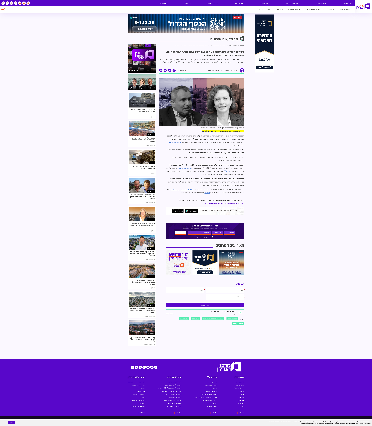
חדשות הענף (239, 3)
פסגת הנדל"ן (240, 403)
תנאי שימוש (241, 400)
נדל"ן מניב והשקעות (292, 3)
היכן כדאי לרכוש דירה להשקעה (136, 382)
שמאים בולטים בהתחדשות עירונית (172, 400)
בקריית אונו (175, 189)
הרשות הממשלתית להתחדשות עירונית (213, 319)
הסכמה (11, 422)
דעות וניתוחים (264, 3)
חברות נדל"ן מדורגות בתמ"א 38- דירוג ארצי (169, 388)
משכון (143, 397)
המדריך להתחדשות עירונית (312, 9)
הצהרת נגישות (240, 385)
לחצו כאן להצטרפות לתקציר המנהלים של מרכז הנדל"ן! (224, 203)
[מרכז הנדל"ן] (363, 6)
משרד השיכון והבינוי (238, 324)
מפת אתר (241, 397)
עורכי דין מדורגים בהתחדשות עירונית (171, 391)
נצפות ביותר (151, 106)
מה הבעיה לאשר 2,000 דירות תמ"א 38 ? (222, 311)
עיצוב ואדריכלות (212, 3)
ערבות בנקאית (141, 391)
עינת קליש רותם (184, 319)
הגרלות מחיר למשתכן (211, 391)
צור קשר (260, 9)
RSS (243, 406)
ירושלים (207, 192)
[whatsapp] (160, 70)
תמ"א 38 (227, 171)
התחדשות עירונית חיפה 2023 (209, 394)
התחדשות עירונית (321, 3)
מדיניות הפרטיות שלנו (352, 424)
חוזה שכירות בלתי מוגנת (138, 400)
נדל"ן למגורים (348, 3)
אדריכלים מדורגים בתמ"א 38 (173, 394)
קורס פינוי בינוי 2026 (294, 9)
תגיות (242, 394)
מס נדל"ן (142, 388)
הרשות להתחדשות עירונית (174, 406)
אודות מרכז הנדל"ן (329, 9)
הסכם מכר (142, 403)
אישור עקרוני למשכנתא (139, 394)
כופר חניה (214, 388)
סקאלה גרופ (281, 9)
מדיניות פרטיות (240, 382)
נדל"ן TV (188, 3)
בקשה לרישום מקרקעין (211, 385)
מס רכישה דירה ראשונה (138, 385)
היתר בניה (214, 403)
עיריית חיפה (195, 319)
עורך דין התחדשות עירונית (174, 403)
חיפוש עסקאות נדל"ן (211, 406)
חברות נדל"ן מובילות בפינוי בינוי (173, 385)
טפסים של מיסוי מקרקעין (138, 406)
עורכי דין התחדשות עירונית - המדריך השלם (206, 397)
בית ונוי (152, 163)
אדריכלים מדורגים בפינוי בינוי (173, 397)
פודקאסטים (164, 3)
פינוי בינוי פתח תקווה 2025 (210, 400)
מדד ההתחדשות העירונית (345, 9)
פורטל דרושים (270, 9)
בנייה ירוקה (214, 382)
